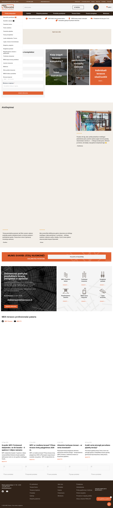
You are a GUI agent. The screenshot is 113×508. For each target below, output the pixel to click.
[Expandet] (35, 476)
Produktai (32, 493)
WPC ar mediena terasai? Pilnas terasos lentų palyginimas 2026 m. (42, 447)
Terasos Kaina (34, 487)
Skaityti (4, 461)
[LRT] (78, 37)
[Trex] (13, 468)
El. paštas (6, 69)
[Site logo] (8, 7)
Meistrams (60, 496)
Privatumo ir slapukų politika (84, 496)
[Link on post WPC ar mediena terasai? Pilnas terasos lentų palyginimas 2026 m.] (43, 382)
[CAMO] (56, 476)
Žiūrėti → (56, 79)
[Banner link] (67, 24)
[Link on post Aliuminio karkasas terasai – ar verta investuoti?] (70, 382)
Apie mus (60, 484)
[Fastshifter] (78, 468)
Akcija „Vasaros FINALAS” (83, 498)
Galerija (32, 496)
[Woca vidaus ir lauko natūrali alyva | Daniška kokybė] (13, 476)
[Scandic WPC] (35, 468)
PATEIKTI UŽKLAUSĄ (23, 93)
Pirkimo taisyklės (81, 493)
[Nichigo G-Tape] (78, 476)
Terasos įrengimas (35, 490)
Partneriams (61, 493)
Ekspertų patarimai (35, 498)
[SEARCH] (69, 7)
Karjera (60, 490)
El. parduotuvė (34, 484)
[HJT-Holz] (56, 468)
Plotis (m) (6, 55)
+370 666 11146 (29, 1)
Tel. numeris (6, 76)
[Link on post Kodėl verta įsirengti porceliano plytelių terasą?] (98, 382)
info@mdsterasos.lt (45, 1)
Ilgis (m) (5, 62)
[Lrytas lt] (56, 37)
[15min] (100, 37)
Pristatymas (79, 484)
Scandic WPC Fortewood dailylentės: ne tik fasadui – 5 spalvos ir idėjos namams (13, 447)
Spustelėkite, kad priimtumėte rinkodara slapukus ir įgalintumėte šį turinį (93, 120)
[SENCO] (100, 476)
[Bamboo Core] (100, 468)
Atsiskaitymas (80, 487)
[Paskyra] (102, 7)
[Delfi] (35, 37)
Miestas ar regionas (8, 83)
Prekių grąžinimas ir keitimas (84, 490)
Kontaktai (60, 487)
